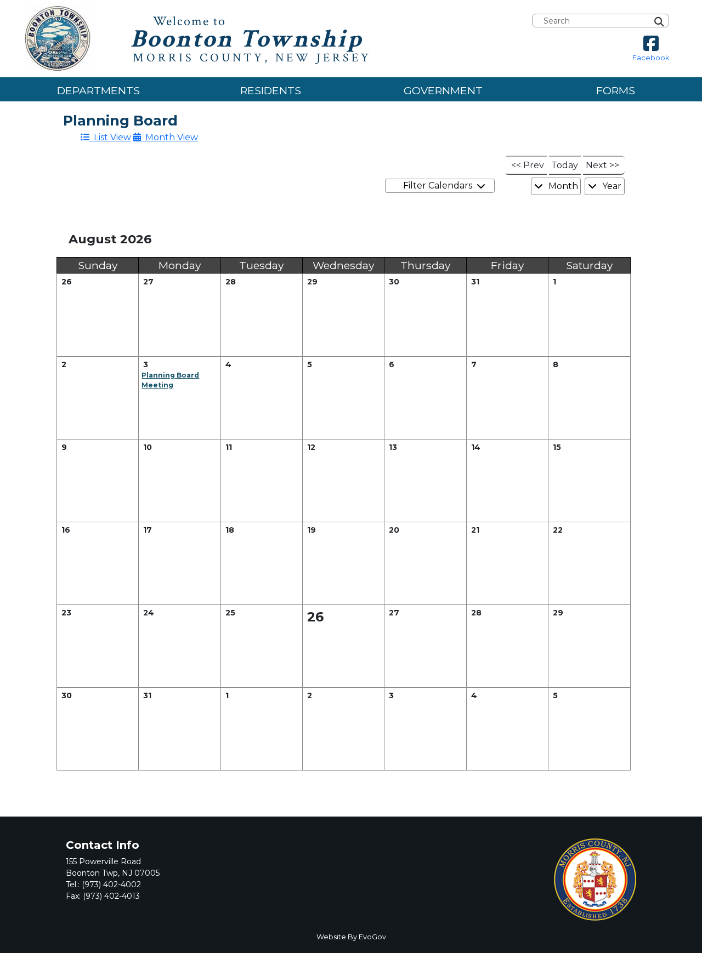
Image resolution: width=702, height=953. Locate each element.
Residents (270, 90)
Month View (169, 137)
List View (110, 137)
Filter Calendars (440, 185)
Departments (98, 90)
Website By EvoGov (351, 937)
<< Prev (527, 165)
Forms (615, 90)
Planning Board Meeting (170, 380)
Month (562, 186)
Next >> (602, 165)
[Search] (672, 21)
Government (443, 90)
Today (564, 165)
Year (610, 186)
